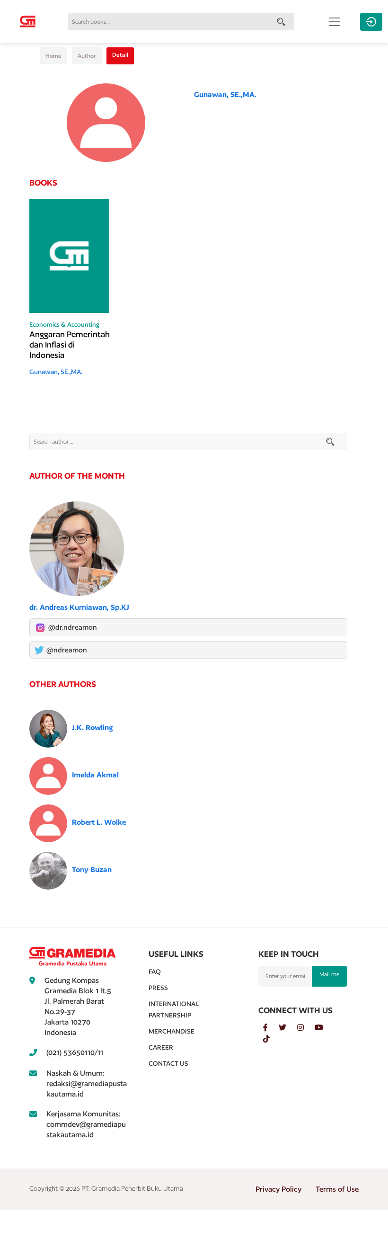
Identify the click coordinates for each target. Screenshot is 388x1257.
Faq (155, 971)
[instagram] (306, 1028)
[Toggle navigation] (334, 21)
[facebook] (271, 1028)
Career (161, 1047)
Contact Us (168, 1063)
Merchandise (171, 1031)
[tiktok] (271, 1039)
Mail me (329, 974)
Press (158, 987)
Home (53, 55)
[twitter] (288, 1028)
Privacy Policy (278, 1189)
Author (87, 55)
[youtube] (324, 1028)
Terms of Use (337, 1189)
